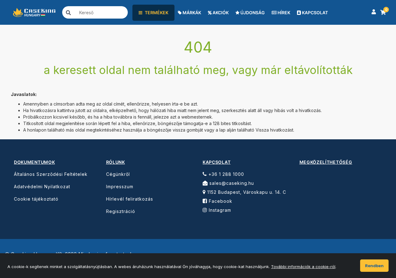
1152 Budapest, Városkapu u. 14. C (246, 192)
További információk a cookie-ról (303, 266)
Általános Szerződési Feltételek (51, 174)
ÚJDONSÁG (252, 12)
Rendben (374, 265)
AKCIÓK (220, 12)
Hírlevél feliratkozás (129, 199)
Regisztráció (120, 211)
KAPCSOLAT (314, 12)
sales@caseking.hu (231, 183)
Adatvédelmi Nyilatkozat (42, 186)
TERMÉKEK (156, 12)
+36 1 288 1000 (225, 174)
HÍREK (283, 12)
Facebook (219, 201)
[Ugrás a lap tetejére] (377, 238)
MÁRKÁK (191, 12)
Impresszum (119, 186)
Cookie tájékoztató (36, 199)
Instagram (219, 210)
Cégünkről (118, 174)
